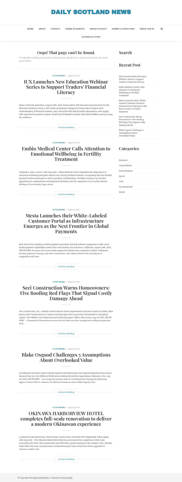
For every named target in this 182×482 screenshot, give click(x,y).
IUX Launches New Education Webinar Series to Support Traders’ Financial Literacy (66, 86)
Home (30, 29)
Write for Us (147, 29)
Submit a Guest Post (123, 29)
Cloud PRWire (58, 76)
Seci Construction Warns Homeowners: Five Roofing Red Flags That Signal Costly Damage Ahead (66, 292)
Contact (55, 29)
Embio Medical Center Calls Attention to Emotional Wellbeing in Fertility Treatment (66, 153)
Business (123, 160)
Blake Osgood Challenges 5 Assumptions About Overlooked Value (66, 357)
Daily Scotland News (41, 478)
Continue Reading (66, 127)
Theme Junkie (66, 478)
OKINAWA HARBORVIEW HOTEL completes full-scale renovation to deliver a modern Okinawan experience (66, 418)
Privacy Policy (98, 29)
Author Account (91, 37)
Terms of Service (75, 29)
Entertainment (126, 171)
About (42, 29)
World (122, 192)
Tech (121, 181)
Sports (122, 176)
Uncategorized (126, 187)
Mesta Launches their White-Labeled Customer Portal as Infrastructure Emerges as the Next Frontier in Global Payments (66, 223)
